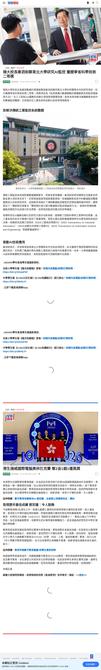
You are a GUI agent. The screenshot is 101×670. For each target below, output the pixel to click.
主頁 (7, 68)
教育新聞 (20, 68)
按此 (81, 575)
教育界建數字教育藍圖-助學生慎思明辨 (35, 550)
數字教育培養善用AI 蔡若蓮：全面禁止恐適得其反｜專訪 (45, 498)
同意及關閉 (90, 664)
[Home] (13, 2)
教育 (13, 68)
